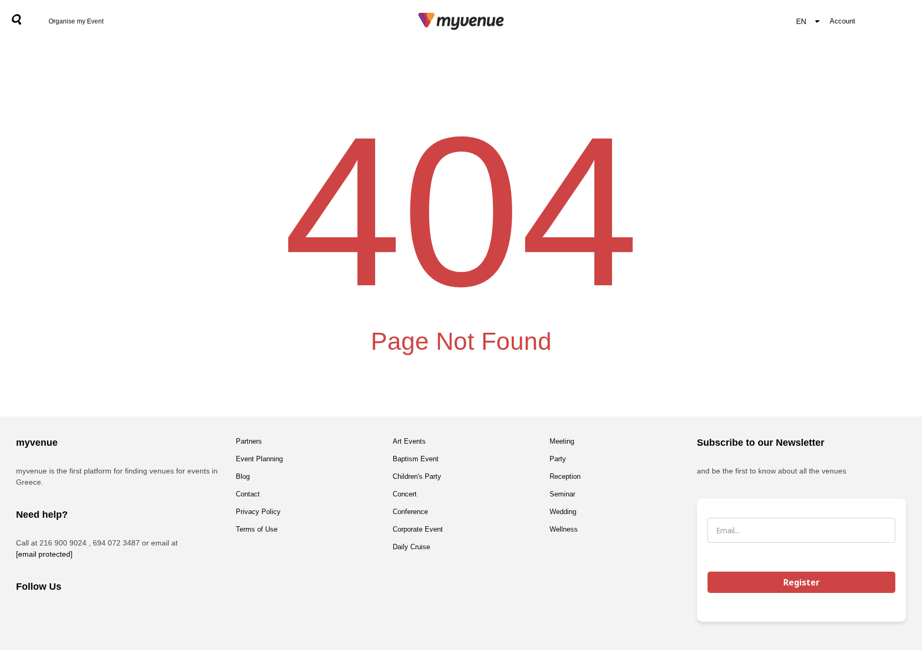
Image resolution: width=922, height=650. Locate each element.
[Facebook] (29, 615)
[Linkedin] (88, 615)
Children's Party (417, 476)
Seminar (562, 494)
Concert (405, 494)
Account (842, 21)
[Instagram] (58, 615)
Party (558, 459)
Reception (565, 476)
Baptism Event (416, 459)
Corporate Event (418, 529)
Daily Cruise (411, 547)
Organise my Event (76, 21)
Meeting (562, 441)
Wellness (564, 529)
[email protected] (44, 554)
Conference (410, 512)
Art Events (409, 441)
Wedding (563, 512)
